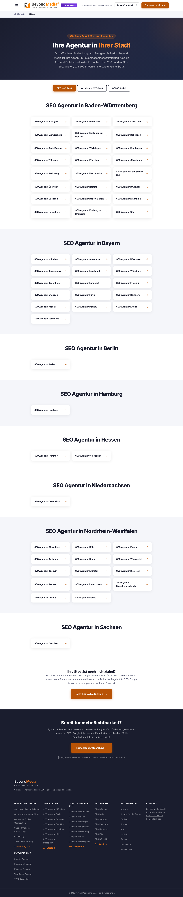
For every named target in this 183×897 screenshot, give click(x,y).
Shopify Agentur (21, 859)
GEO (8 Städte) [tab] (119, 88)
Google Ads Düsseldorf (79, 842)
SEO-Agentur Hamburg (54, 829)
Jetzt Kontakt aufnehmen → (91, 694)
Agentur (124, 809)
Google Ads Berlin (77, 817)
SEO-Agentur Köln (51, 834)
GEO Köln (99, 834)
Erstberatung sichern (155, 5)
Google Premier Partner (130, 814)
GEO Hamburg (101, 829)
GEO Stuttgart (101, 819)
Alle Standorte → (76, 846)
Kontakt (124, 839)
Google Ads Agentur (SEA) (26, 814)
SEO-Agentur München (54, 809)
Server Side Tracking (23, 841)
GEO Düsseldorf (102, 839)
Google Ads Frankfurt (79, 826)
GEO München (101, 809)
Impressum (125, 844)
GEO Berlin (99, 814)
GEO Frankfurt (101, 824)
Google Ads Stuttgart (78, 822)
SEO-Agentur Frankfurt (53, 824)
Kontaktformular (153, 819)
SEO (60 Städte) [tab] (64, 88)
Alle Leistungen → (22, 846)
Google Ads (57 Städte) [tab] (92, 88)
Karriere (123, 819)
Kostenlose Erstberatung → (91, 747)
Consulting (19, 836)
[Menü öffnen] (16, 5)
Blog (122, 829)
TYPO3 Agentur (21, 879)
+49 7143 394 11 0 (128, 5)
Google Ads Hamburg (79, 831)
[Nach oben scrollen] (175, 892)
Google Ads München (79, 811)
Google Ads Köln (76, 836)
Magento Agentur (22, 869)
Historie (123, 824)
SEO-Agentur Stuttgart (53, 819)
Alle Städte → (49, 848)
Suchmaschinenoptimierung (27, 809)
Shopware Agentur (22, 864)
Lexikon (124, 834)
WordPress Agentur (23, 874)
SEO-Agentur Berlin (52, 814)
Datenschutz (126, 849)
